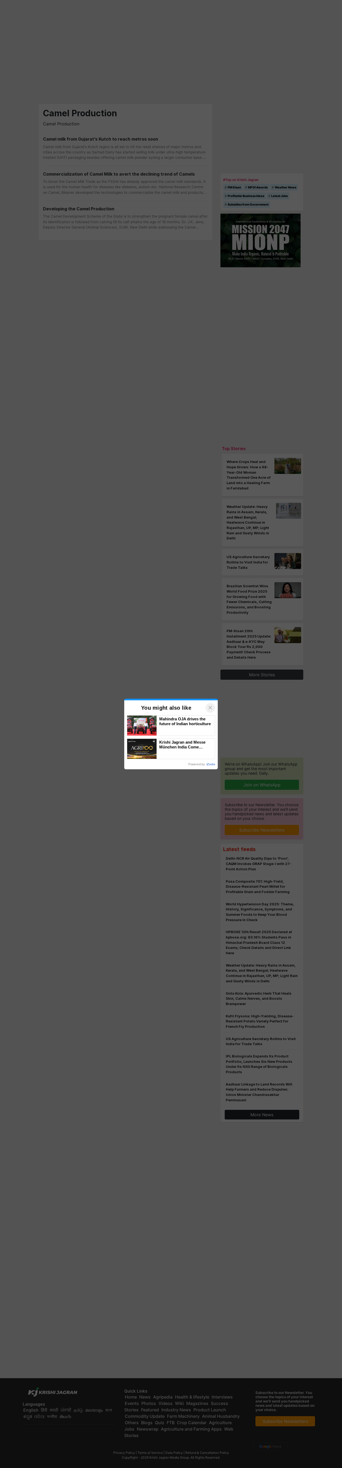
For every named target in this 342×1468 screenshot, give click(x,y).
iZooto (211, 764)
